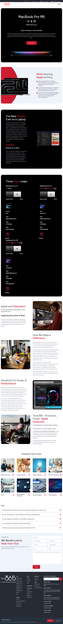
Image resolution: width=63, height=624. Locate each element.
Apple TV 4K (29, 595)
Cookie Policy (36, 585)
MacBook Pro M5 (19, 590)
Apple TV (28, 593)
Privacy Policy (38, 622)
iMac (17, 594)
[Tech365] (6, 4)
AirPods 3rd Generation (20, 601)
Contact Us (36, 579)
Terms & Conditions (38, 587)
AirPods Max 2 (19, 606)
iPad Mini (28, 579)
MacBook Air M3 (19, 583)
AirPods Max (18, 604)
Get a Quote (31, 43)
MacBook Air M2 (19, 581)
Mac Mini (17, 592)
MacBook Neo (18, 578)
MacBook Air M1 (19, 579)
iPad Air (28, 578)
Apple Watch (29, 585)
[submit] (60, 579)
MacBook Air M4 (19, 585)
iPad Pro (28, 581)
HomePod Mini (29, 591)
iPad (28, 583)
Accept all (50, 620)
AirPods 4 (18, 599)
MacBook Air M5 (19, 587)
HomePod (29, 590)
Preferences (58, 620)
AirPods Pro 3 (18, 602)
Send (36, 566)
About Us (36, 578)
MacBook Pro (18, 588)
